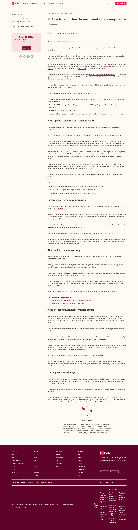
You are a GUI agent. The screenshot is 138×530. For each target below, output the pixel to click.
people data (63, 381)
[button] (25, 3)
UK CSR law (82, 68)
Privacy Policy (28, 504)
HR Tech (55, 13)
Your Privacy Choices (37, 504)
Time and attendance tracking (20, 23)
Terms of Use (20, 504)
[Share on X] (20, 56)
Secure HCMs (52, 345)
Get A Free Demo (120, 3)
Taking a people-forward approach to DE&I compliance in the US (70, 300)
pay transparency (59, 208)
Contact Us (58, 504)
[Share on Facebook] (24, 56)
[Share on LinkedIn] (28, 56)
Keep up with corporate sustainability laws (23, 18)
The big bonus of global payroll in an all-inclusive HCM (67, 303)
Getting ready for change (19, 28)
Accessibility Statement (49, 504)
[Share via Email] (32, 56)
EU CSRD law (64, 152)
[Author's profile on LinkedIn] (87, 416)
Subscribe (26, 48)
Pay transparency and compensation (22, 21)
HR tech (75, 93)
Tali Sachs (53, 24)
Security (13, 504)
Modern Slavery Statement (68, 504)
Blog (49, 13)
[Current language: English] (112, 3)
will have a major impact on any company (102, 74)
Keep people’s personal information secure (23, 26)
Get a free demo (42, 482)
